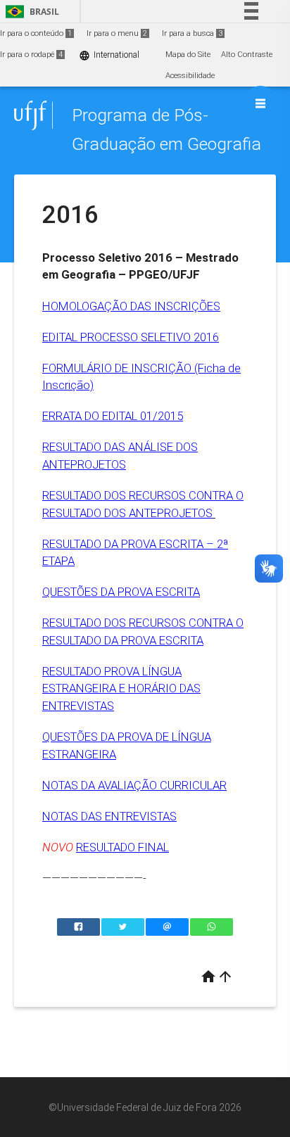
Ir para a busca (192, 33)
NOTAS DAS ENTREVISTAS (109, 816)
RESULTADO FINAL (122, 847)
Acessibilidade (190, 75)
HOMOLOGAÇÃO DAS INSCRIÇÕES (131, 306)
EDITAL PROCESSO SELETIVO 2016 (130, 337)
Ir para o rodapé (31, 54)
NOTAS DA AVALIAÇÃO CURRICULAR (134, 785)
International (109, 55)
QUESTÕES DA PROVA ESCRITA (121, 592)
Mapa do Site (187, 54)
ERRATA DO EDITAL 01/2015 (112, 416)
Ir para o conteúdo (36, 33)
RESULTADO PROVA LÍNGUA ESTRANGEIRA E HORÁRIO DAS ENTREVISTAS (121, 688)
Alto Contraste (246, 54)
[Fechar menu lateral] (260, 103)
